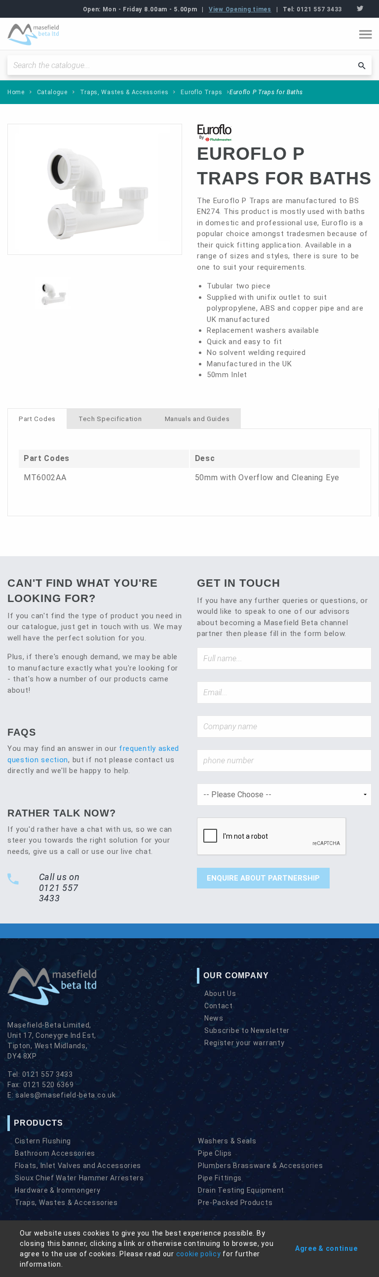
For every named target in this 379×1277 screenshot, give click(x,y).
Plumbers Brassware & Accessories (260, 1166)
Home (16, 92)
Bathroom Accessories (55, 1153)
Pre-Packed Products (235, 1202)
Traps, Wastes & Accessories (124, 92)
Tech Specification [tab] (110, 419)
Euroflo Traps (201, 92)
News (214, 1018)
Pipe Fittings (220, 1178)
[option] (95, 189)
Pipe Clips (215, 1153)
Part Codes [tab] (37, 419)
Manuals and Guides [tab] (197, 419)
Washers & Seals (227, 1141)
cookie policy (198, 1254)
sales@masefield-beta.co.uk (65, 1095)
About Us (220, 993)
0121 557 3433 (319, 9)
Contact (218, 1006)
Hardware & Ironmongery (57, 1190)
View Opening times (240, 9)
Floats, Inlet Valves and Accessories (78, 1166)
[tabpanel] (189, 472)
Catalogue (52, 92)
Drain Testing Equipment (241, 1190)
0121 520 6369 (48, 1085)
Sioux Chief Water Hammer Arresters (79, 1178)
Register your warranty (244, 1043)
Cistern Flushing (43, 1141)
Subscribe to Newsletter (247, 1030)
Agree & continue (326, 1248)
